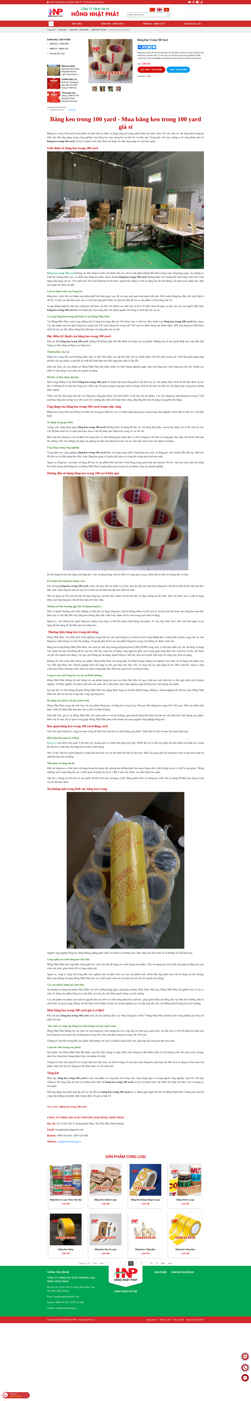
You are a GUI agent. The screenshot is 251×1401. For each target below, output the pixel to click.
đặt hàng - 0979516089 (151, 70)
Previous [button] (45, 82)
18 (151, 1263)
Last (170, 1263)
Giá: (139, 64)
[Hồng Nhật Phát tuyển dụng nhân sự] (53, 94)
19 (157, 1263)
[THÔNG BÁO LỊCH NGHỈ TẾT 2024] (53, 67)
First (95, 1263)
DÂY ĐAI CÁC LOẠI (192, 24)
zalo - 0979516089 (178, 70)
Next (163, 1263)
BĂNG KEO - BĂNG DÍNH (112, 24)
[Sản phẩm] (51, 24)
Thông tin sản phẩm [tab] (56, 110)
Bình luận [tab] (72, 110)
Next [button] (81, 82)
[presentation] (89, 89)
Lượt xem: (142, 76)
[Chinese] (152, 9)
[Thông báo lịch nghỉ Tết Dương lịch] (53, 81)
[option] (63, 68)
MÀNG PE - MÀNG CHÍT (154, 24)
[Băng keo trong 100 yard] (94, 89)
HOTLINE (16, 1395)
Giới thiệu (77, 24)
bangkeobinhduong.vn (69, 1141)
